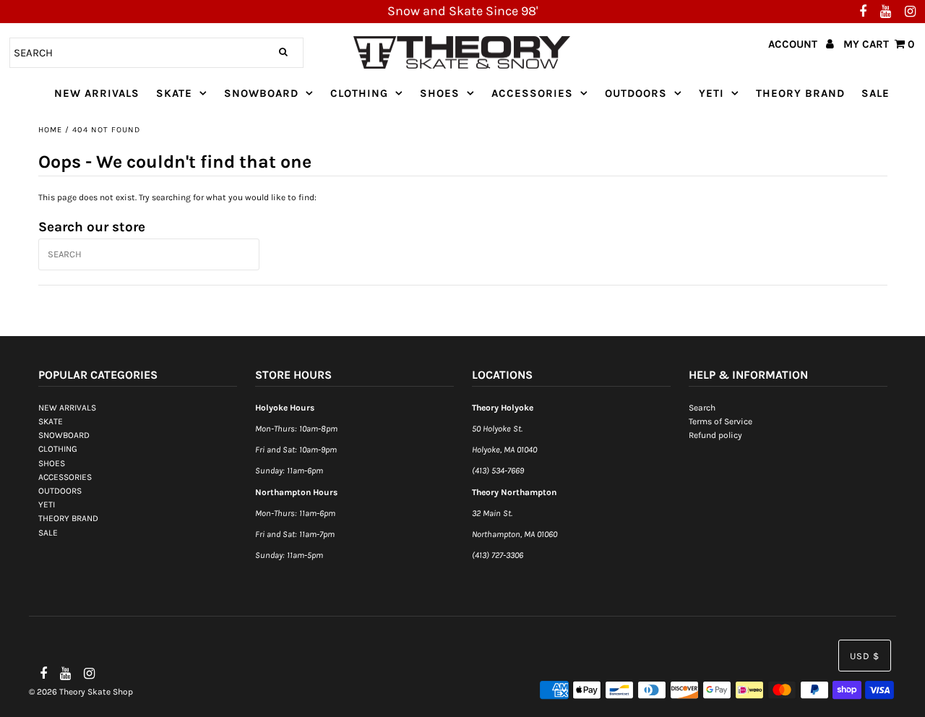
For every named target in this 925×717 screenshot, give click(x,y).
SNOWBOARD (261, 93)
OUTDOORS (636, 93)
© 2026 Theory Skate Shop (81, 692)
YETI (711, 93)
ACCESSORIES (532, 93)
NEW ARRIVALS (96, 93)
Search (702, 408)
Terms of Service (720, 421)
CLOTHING (359, 93)
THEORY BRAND (800, 93)
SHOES (440, 93)
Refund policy (715, 435)
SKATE (174, 93)
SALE (875, 93)
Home (50, 129)
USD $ (864, 656)
